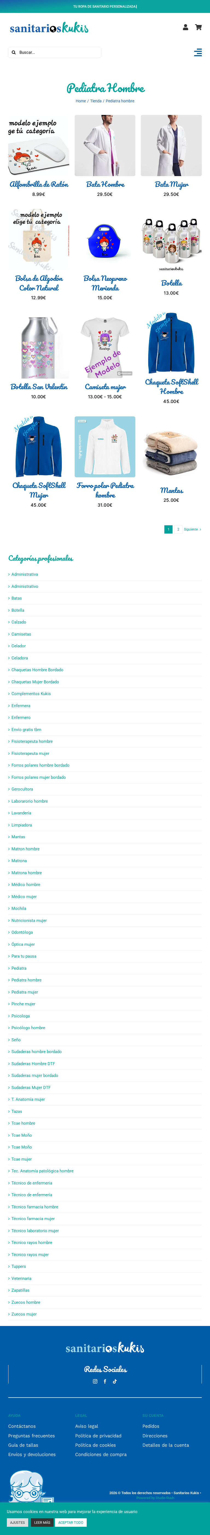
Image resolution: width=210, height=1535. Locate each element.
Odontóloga (22, 932)
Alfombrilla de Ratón (39, 184)
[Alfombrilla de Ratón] (38, 117)
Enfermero (21, 717)
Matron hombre (25, 848)
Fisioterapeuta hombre (32, 741)
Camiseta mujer (105, 386)
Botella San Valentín (38, 386)
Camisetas (21, 634)
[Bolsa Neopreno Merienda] (105, 212)
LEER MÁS (42, 1522)
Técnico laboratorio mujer (35, 1230)
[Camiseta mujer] (105, 320)
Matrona (19, 860)
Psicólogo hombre (28, 1027)
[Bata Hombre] (105, 117)
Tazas (16, 1111)
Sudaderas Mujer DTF (31, 1087)
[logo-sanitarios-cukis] (49, 22)
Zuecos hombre (25, 1302)
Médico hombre (25, 884)
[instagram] (95, 1381)
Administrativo (24, 586)
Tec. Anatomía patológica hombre (42, 1171)
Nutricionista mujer (29, 920)
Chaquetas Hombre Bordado (37, 669)
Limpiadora (21, 825)
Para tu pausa (23, 956)
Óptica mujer (23, 944)
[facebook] (105, 1381)
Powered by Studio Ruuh (155, 1498)
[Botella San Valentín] (38, 320)
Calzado (18, 622)
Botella (171, 283)
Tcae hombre (23, 1123)
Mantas (171, 490)
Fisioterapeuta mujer (30, 753)
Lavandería (21, 813)
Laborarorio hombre (29, 801)
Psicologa (20, 1016)
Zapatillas (20, 1290)
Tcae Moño (21, 1135)
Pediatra (19, 968)
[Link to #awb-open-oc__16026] (198, 52)
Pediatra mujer (24, 992)
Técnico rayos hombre (31, 1242)
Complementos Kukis (31, 693)
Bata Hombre (105, 184)
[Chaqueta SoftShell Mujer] (38, 419)
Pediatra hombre (26, 980)
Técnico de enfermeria (31, 1183)
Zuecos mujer (24, 1314)
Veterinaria (21, 1278)
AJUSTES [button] (17, 1522)
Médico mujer (24, 896)
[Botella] (171, 217)
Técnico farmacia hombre (34, 1206)
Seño (16, 1039)
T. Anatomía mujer (28, 1099)
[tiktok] (115, 1381)
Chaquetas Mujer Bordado (35, 681)
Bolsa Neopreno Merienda (105, 283)
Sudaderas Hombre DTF (33, 1063)
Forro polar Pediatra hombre (105, 490)
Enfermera (20, 705)
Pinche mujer (23, 1003)
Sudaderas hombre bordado (36, 1051)
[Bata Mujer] (171, 117)
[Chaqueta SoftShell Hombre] (171, 315)
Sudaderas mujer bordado (34, 1075)
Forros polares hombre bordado (40, 765)
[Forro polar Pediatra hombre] (105, 419)
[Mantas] (171, 424)
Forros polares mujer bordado (38, 777)
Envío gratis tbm (26, 729)
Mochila (18, 908)
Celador (18, 646)
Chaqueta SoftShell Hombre (171, 386)
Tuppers (18, 1266)
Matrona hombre (26, 872)
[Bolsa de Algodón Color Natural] (38, 212)
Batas (16, 598)
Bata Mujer (171, 184)
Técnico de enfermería (31, 1194)
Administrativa (24, 574)
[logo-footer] (105, 1342)
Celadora (19, 658)
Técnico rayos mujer (30, 1254)
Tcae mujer (21, 1159)
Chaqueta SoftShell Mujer (38, 490)
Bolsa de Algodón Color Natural (38, 283)
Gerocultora (22, 789)
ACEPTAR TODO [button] (70, 1522)
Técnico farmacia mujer (33, 1218)
